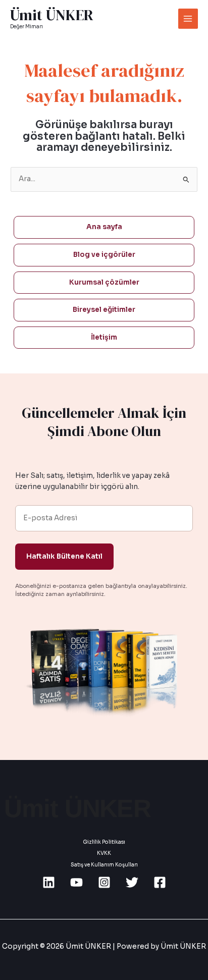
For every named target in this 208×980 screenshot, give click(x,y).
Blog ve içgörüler (104, 254)
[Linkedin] (48, 882)
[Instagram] (104, 882)
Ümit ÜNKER (51, 15)
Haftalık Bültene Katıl (64, 556)
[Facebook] (159, 882)
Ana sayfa (104, 227)
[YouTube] (76, 882)
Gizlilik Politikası (104, 842)
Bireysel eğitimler (104, 309)
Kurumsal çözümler (104, 282)
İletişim (104, 337)
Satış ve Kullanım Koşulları (104, 864)
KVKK (104, 853)
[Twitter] (132, 882)
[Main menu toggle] (188, 18)
